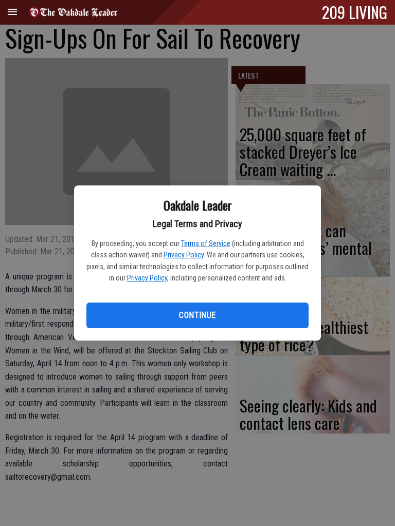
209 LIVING (354, 12)
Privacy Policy (184, 255)
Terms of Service (205, 243)
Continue (197, 315)
